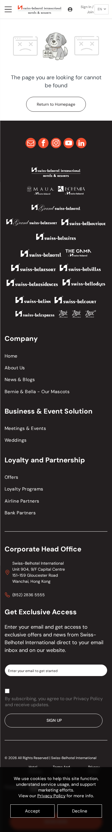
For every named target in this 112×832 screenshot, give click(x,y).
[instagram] (56, 144)
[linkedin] (81, 144)
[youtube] (68, 144)
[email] (31, 144)
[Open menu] (8, 9)
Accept (32, 811)
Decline (79, 811)
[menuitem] (56, 356)
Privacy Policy (51, 796)
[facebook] (43, 144)
